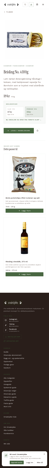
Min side (7, 444)
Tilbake (9, 12)
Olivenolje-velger (10, 391)
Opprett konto (16, 462)
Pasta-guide (8, 403)
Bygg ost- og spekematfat (14, 358)
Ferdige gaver (9, 364)
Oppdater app (12, 341)
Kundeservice (9, 433)
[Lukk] (44, 454)
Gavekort (7, 368)
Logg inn (29, 462)
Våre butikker (9, 430)
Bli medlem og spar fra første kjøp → (23, 120)
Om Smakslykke (10, 427)
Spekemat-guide (10, 387)
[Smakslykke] (11, 4)
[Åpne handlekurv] (37, 4)
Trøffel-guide (9, 400)
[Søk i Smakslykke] (25, 4)
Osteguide (7, 384)
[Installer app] (31, 4)
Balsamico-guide (10, 397)
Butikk (6, 352)
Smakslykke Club (10, 417)
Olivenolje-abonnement (12, 355)
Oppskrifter (8, 381)
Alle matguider (9, 378)
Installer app (14, 337)
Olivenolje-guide (10, 394)
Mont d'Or (7, 406)
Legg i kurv (26, 211)
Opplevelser (8, 361)
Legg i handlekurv (20, 130)
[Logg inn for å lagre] (37, 130)
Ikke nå (40, 462)
